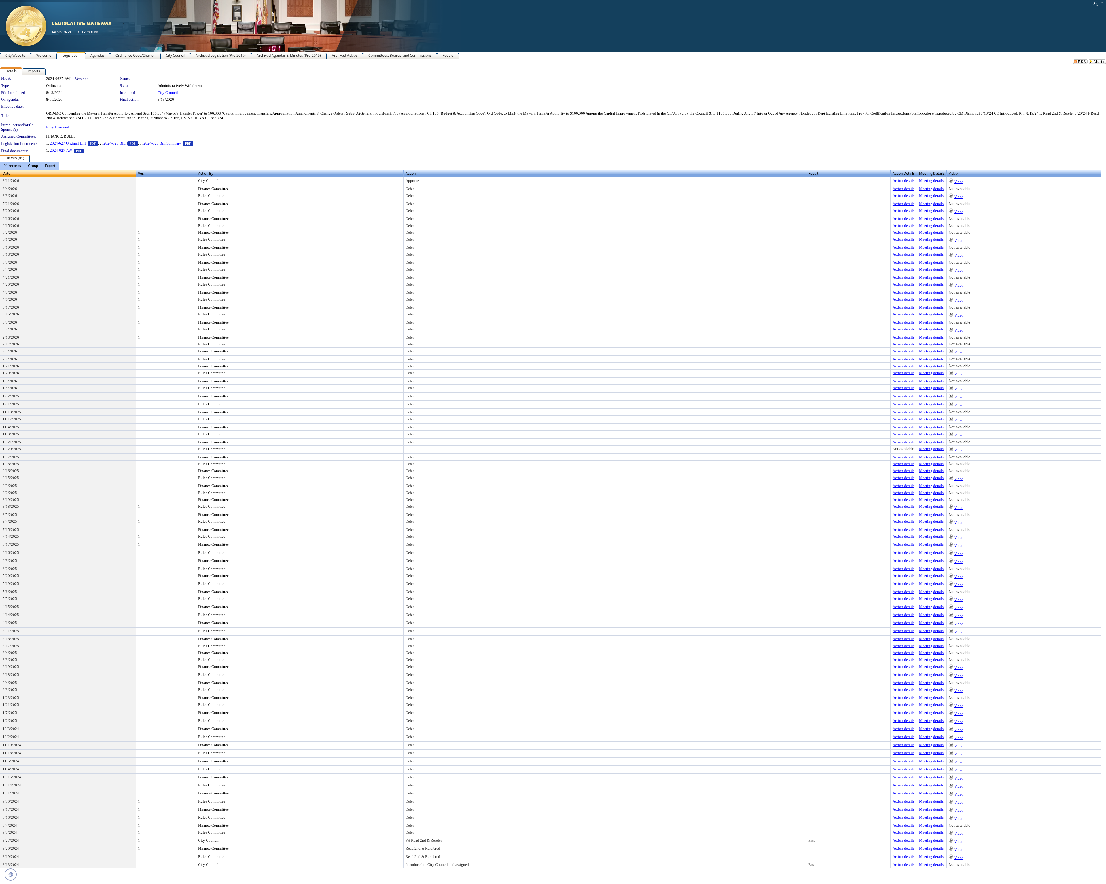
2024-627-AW (67, 150)
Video (958, 182)
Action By (205, 173)
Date (6, 173)
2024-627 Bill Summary (168, 143)
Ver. (141, 173)
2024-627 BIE (120, 143)
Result (813, 173)
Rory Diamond (57, 127)
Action (411, 173)
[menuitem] (12, 165)
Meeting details (931, 180)
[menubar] (29, 166)
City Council (168, 92)
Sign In (1099, 3)
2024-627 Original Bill (74, 143)
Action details (903, 180)
